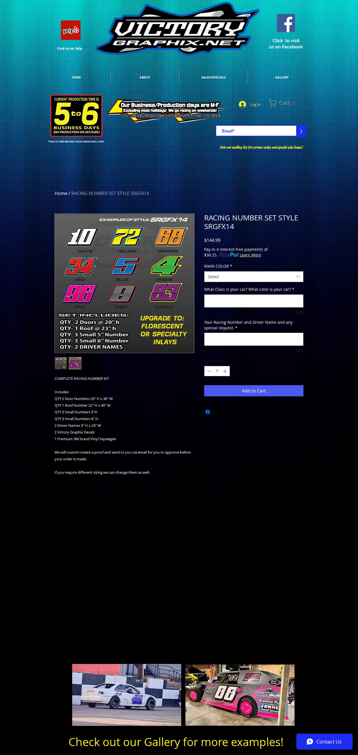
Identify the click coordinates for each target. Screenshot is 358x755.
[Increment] (225, 371)
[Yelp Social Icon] (71, 30)
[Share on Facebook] (207, 412)
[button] (290, 103)
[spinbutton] (217, 371)
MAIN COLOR (218, 266)
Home (61, 193)
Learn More (250, 255)
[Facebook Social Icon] (286, 23)
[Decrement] (208, 371)
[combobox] (253, 276)
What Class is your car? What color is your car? (249, 289)
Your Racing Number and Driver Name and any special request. (248, 325)
